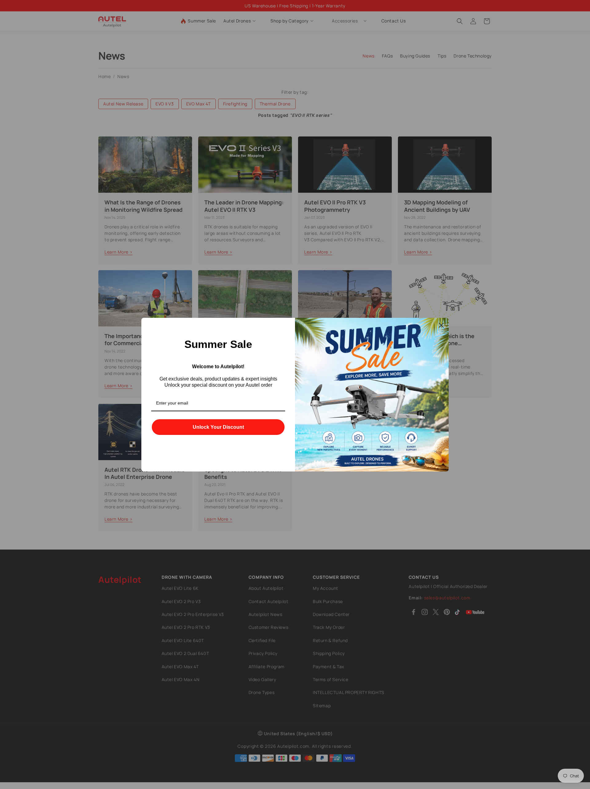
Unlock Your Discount (218, 427)
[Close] (441, 325)
